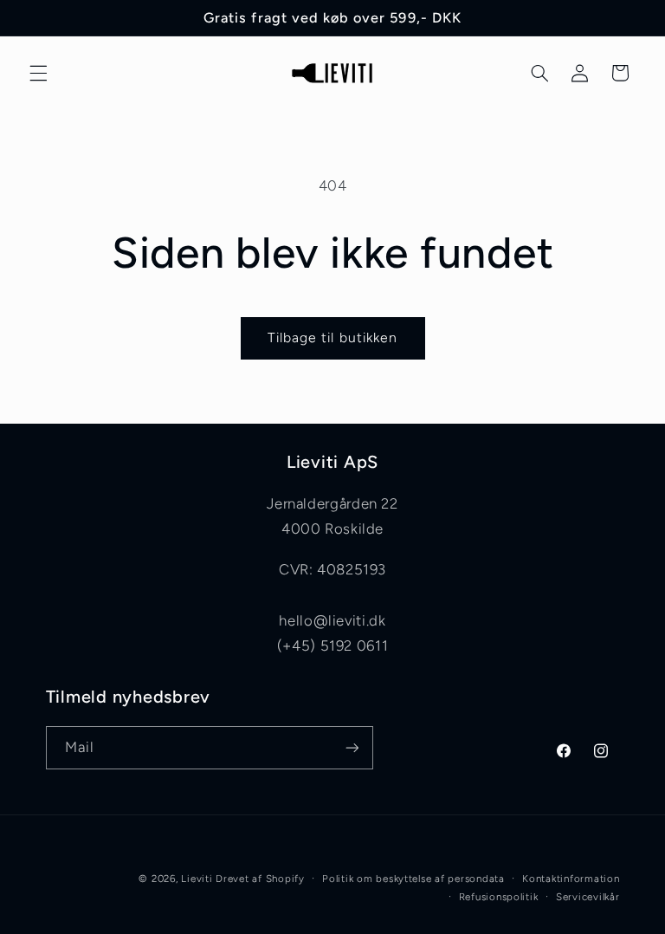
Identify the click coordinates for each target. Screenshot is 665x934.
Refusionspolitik (499, 897)
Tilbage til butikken (332, 337)
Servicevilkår (588, 897)
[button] (38, 73)
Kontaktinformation (570, 878)
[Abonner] (351, 747)
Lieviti (198, 878)
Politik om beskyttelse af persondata (413, 878)
